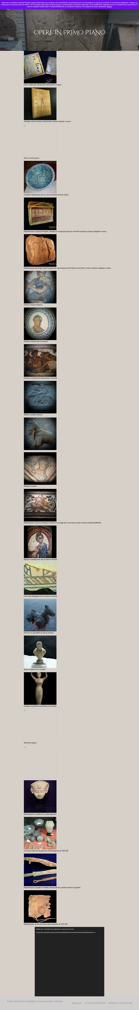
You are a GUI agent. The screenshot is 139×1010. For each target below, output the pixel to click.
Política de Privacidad (95, 1003)
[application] (69, 961)
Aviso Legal (77, 1003)
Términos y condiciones (120, 1003)
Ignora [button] (109, 6)
